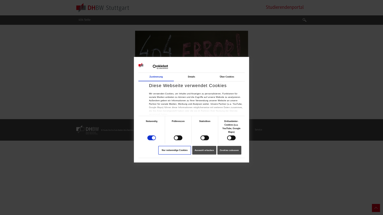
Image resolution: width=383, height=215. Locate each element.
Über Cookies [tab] (227, 76)
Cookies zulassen (229, 150)
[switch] (178, 137)
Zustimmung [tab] (156, 76)
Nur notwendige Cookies (175, 150)
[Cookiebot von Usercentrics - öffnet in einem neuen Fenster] (155, 67)
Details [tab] (191, 76)
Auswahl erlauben (204, 150)
